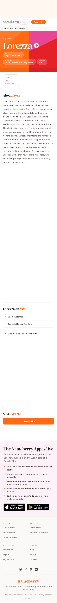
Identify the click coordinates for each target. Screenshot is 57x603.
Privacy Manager (45, 595)
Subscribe (39, 22)
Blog (32, 549)
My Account (9, 559)
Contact (34, 559)
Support (28, 598)
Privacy (32, 595)
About (33, 554)
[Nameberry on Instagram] (36, 569)
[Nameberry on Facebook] (25, 569)
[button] (28, 421)
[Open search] (24, 22)
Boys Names (9, 532)
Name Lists (35, 527)
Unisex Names (10, 537)
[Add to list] (36, 45)
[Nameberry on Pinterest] (31, 569)
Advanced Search (39, 532)
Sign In (6, 554)
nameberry (28, 581)
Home (5, 28)
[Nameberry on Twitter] (20, 569)
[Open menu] (50, 22)
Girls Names (9, 527)
